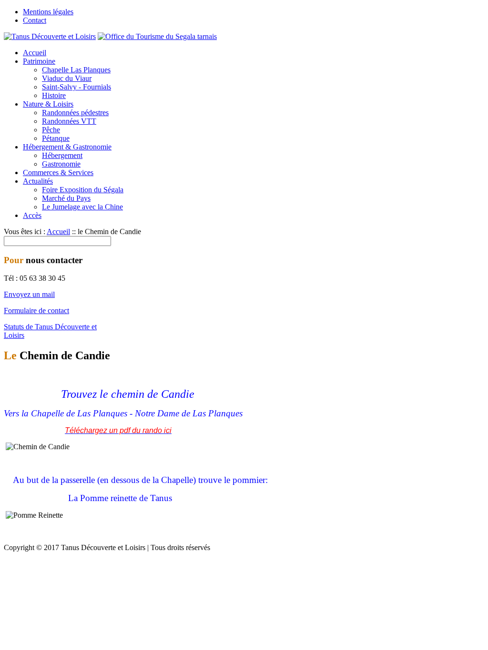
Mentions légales (48, 12)
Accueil (34, 53)
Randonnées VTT (69, 121)
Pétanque (56, 138)
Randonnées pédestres (75, 112)
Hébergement (62, 155)
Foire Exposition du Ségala (82, 190)
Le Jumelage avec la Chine (82, 207)
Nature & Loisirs (48, 104)
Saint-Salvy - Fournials (76, 87)
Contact (34, 20)
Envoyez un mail (29, 294)
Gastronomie (61, 164)
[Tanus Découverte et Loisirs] (50, 36)
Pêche (51, 130)
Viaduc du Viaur (67, 78)
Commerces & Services (58, 172)
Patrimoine (39, 61)
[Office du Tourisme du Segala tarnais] (157, 36)
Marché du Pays (66, 198)
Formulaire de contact (36, 310)
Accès (32, 215)
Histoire (54, 95)
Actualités (38, 181)
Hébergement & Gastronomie (67, 147)
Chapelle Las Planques (76, 70)
